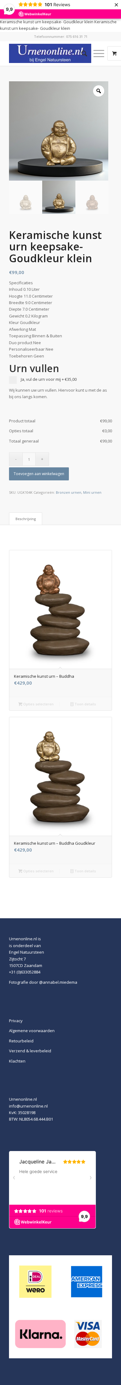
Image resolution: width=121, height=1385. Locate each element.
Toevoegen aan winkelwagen (39, 473)
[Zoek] (81, 53)
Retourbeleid (21, 1041)
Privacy (16, 1020)
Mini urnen (92, 492)
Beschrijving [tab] (26, 518)
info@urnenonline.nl (28, 1106)
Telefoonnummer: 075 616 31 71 (60, 36)
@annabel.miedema (58, 982)
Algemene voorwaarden (32, 1030)
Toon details (85, 704)
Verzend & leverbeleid (30, 1051)
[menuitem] (81, 53)
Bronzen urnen (68, 492)
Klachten (17, 1061)
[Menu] (95, 53)
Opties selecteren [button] (38, 704)
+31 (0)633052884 (24, 972)
